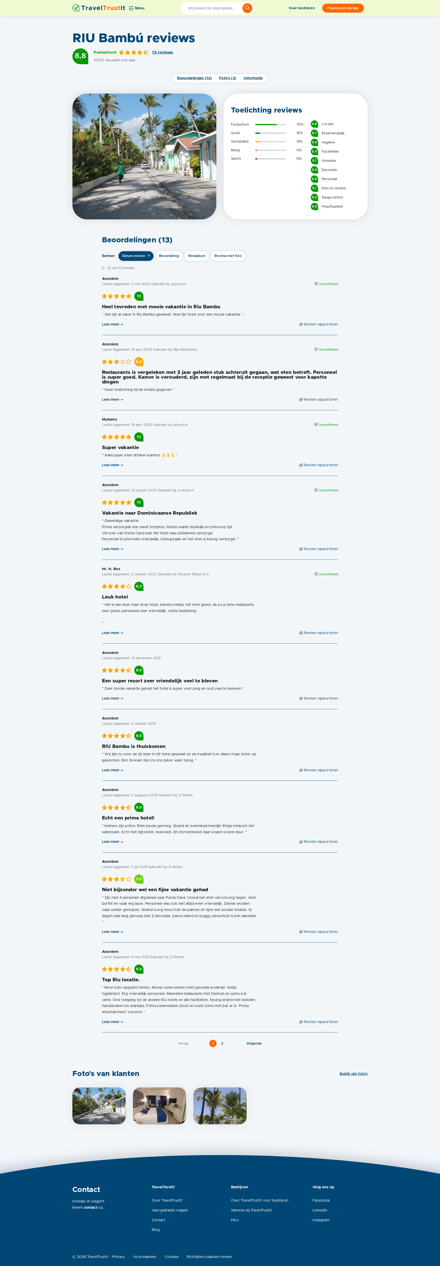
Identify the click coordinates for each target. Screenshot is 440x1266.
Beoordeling (169, 256)
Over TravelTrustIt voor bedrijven (260, 1200)
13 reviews (162, 52)
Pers (235, 1220)
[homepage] (98, 8)
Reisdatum (196, 256)
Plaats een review (343, 8)
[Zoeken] (247, 8)
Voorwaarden (145, 1257)
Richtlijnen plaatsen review (209, 1257)
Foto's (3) (227, 78)
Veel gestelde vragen (170, 1210)
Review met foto (228, 256)
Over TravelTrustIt (167, 1200)
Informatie (253, 78)
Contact (158, 1220)
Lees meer (110, 324)
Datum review (133, 256)
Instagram (321, 1220)
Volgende (254, 1043)
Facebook (321, 1200)
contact (90, 1207)
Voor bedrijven (302, 8)
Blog (156, 1230)
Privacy (118, 1257)
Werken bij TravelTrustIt (251, 1210)
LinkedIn (320, 1210)
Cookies (172, 1257)
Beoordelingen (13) (194, 78)
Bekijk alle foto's (354, 1074)
